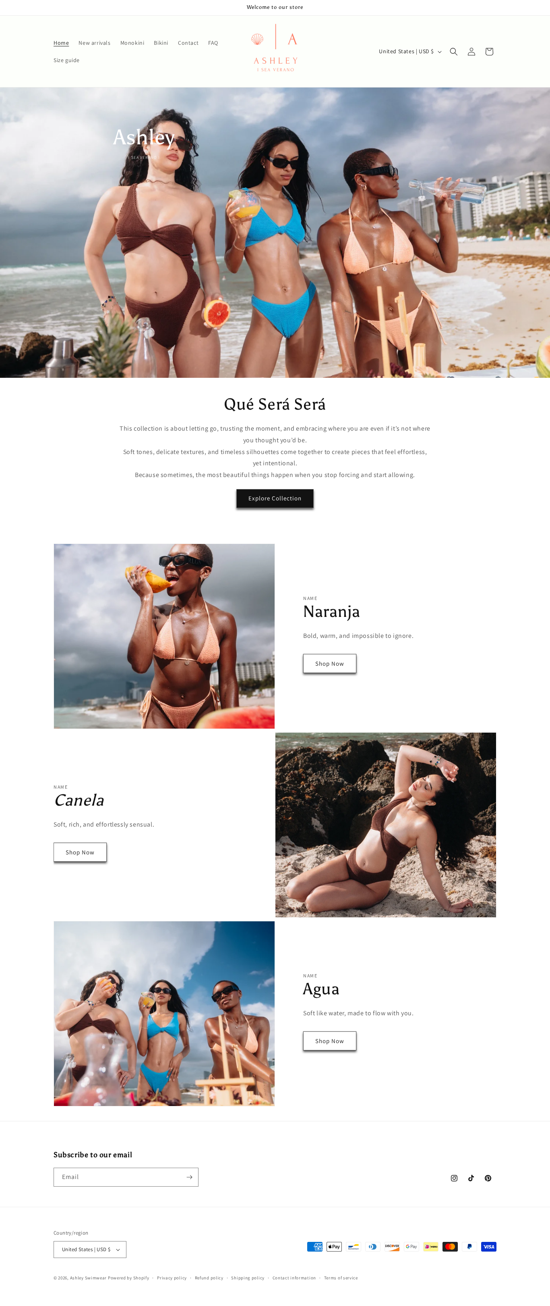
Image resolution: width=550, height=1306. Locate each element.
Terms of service (341, 1278)
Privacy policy (172, 1278)
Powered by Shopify (128, 1278)
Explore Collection (275, 498)
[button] (454, 51)
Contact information (294, 1278)
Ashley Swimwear (89, 1278)
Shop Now (329, 663)
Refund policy (209, 1278)
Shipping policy (248, 1278)
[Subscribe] (189, 1177)
